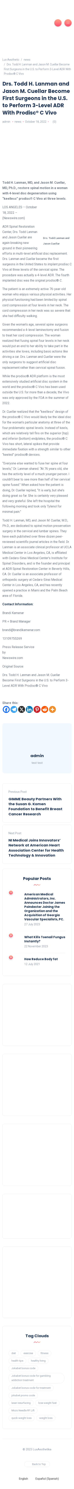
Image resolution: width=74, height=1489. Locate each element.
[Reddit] (44, 709)
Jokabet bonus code (23, 1368)
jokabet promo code (23, 1395)
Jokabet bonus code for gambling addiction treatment (31, 1378)
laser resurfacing (21, 1402)
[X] (21, 709)
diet (13, 1353)
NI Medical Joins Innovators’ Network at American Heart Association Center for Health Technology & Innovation (36, 848)
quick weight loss (21, 1417)
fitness (44, 1353)
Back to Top (39, 1464)
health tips (17, 1360)
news (18, 121)
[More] (52, 709)
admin (6, 121)
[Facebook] (6, 709)
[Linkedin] (29, 709)
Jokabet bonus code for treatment (31, 1387)
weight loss (45, 1417)
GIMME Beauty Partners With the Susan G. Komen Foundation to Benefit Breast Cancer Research (35, 807)
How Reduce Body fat (41, 959)
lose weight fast (47, 1402)
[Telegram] (13, 709)
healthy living (38, 1360)
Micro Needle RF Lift (23, 1410)
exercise (28, 1353)
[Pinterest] (37, 709)
